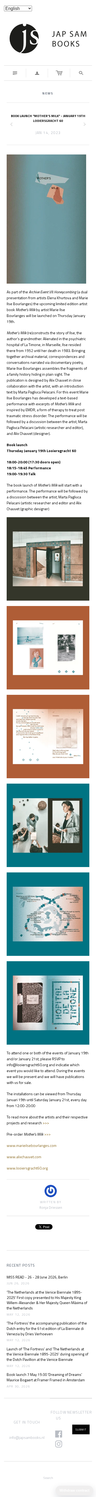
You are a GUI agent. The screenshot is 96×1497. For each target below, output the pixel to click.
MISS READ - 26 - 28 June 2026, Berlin (37, 1277)
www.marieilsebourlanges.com (32, 1145)
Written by (51, 1202)
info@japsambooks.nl (27, 1437)
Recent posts (21, 1265)
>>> (46, 1123)
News (48, 93)
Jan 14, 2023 (48, 132)
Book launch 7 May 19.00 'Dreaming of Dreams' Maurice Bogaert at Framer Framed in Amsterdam (46, 1377)
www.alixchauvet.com (24, 1157)
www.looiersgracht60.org (27, 1168)
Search (48, 1477)
